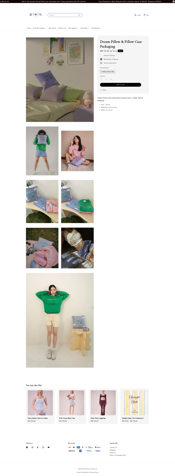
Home (29, 28)
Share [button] (104, 90)
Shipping (113, 450)
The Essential (95, 28)
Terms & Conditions (83, 472)
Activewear (84, 28)
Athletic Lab (62, 28)
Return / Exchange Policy (118, 455)
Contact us (113, 447)
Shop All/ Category (39, 28)
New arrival (52, 28)
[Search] (79, 15)
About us (113, 452)
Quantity (102, 76)
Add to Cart (120, 84)
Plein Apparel (72, 28)
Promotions (104, 68)
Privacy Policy (94, 472)
